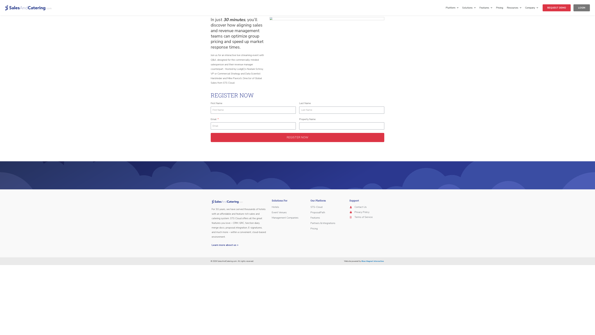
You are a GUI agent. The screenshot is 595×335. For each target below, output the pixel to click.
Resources (512, 7)
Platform (450, 7)
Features (484, 7)
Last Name (305, 103)
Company (530, 7)
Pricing (499, 7)
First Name (216, 103)
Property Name (307, 119)
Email (214, 119)
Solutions (467, 7)
